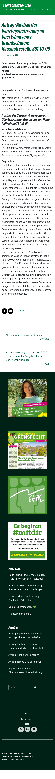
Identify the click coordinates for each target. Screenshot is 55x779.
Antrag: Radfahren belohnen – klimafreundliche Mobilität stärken (27, 646)
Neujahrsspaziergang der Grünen (27, 336)
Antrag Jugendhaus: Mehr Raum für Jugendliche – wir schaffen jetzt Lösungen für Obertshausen (26, 635)
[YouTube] (34, 729)
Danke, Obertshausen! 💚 (22, 606)
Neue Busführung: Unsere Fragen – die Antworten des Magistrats (26, 576)
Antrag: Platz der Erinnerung (23, 654)
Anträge (23, 310)
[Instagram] (27, 729)
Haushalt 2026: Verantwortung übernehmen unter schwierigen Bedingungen (25, 587)
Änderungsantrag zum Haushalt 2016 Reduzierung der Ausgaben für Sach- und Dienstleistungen (27, 358)
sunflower (23, 756)
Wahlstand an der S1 (19, 613)
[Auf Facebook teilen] (4, 311)
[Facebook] (21, 729)
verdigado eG (19, 759)
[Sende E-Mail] (10, 311)
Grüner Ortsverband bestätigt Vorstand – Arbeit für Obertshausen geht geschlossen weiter (25, 598)
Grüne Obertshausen (17, 5)
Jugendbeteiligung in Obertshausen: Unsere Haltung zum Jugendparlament (25, 670)
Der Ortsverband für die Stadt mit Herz (27, 9)
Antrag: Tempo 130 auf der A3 (24, 661)
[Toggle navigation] (3, 17)
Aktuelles (14, 569)
